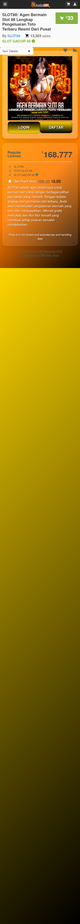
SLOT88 (13, 35)
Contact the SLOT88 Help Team (40, 255)
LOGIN (24, 127)
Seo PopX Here (37, 181)
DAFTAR (56, 127)
